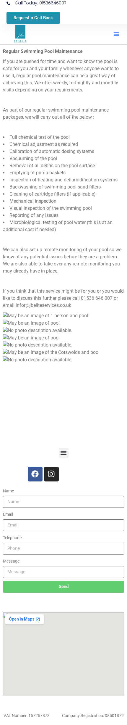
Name (8, 491)
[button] (116, 34)
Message (11, 561)
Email (8, 514)
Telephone (12, 537)
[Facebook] (35, 474)
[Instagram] (51, 474)
